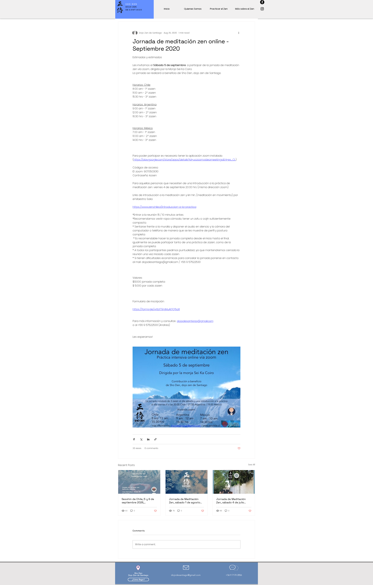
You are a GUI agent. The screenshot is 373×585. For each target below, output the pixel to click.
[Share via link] (155, 439)
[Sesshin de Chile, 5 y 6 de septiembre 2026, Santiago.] (139, 482)
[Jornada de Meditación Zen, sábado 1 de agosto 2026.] (187, 482)
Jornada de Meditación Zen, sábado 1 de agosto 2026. (184, 500)
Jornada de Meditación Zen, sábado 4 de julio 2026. (231, 500)
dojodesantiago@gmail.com (186, 575)
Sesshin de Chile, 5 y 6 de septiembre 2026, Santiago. (138, 500)
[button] (193, 8)
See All (251, 464)
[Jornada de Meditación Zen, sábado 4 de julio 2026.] (234, 482)
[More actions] (238, 33)
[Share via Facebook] (134, 439)
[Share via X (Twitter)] (141, 439)
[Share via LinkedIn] (148, 439)
